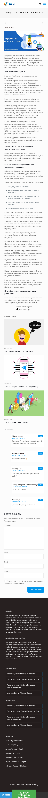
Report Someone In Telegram (16, 762)
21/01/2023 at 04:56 (18, 502)
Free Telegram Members (14, 741)
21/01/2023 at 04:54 (18, 471)
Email (6, 562)
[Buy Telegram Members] (10, 4)
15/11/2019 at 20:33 (18, 438)
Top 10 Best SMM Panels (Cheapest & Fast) (23, 679)
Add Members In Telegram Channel (19, 693)
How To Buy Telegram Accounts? (16, 422)
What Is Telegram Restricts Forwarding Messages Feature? (21, 686)
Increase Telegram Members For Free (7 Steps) (21, 387)
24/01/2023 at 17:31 (20, 487)
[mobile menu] (45, 4)
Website (7, 571)
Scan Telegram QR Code (14, 745)
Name (6, 553)
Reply (40, 436)
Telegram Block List (13, 753)
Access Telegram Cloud (14, 749)
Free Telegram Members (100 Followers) (18, 351)
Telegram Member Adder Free (16, 766)
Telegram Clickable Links (14, 757)
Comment (8, 525)
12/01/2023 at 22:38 (18, 456)
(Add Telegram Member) (29, 785)
